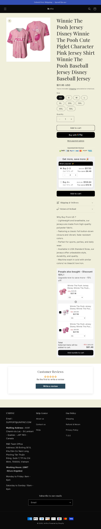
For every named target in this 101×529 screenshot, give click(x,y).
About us (40, 419)
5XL (71, 109)
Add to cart (75, 193)
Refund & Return (73, 424)
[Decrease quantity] (65, 175)
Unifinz (46, 523)
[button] (5, 9)
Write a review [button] (50, 386)
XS (60, 98)
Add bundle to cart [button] (75, 353)
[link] (63, 291)
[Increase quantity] (75, 175)
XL (60, 103)
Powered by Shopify (56, 523)
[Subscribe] (70, 502)
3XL (80, 103)
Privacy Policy (72, 430)
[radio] (76, 170)
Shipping (72, 89)
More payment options (75, 141)
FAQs (38, 430)
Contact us (41, 424)
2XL (70, 103)
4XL (61, 109)
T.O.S (68, 435)
